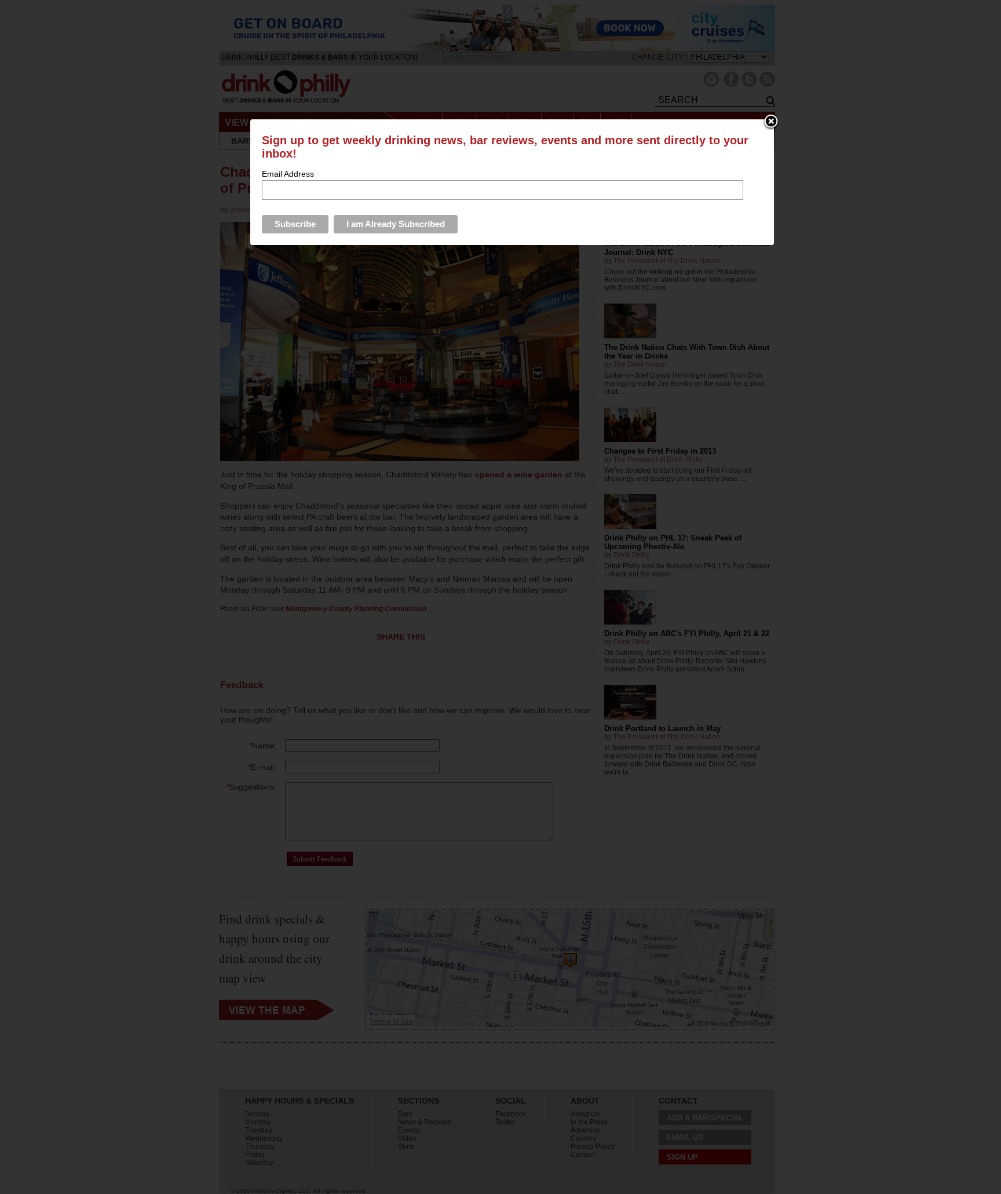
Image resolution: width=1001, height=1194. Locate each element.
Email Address (288, 173)
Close (771, 122)
